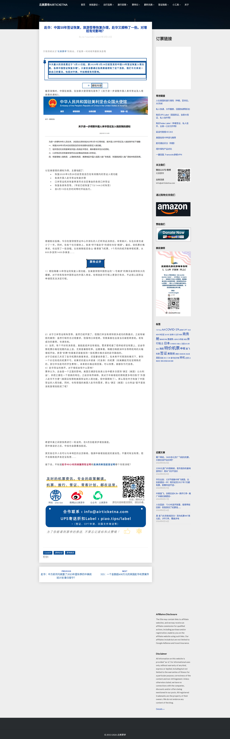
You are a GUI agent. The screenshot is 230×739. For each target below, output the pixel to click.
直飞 (188, 348)
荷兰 (165, 358)
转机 (182, 357)
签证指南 (162, 4)
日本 (167, 343)
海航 (161, 348)
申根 (182, 348)
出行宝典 (107, 4)
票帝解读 (70, 553)
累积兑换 (148, 4)
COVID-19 (172, 329)
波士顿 (187, 344)
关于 (187, 4)
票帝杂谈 (58, 553)
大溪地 (175, 339)
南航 (180, 334)
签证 (163, 353)
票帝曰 (135, 4)
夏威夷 (170, 339)
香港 (171, 361)
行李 (168, 358)
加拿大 (172, 334)
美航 (177, 354)
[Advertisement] (95, 217)
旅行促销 (122, 4)
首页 (83, 4)
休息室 (162, 334)
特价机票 (172, 348)
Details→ (160, 709)
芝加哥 (188, 354)
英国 (158, 358)
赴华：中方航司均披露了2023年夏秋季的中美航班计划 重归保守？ (66, 574)
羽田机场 (182, 354)
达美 (187, 358)
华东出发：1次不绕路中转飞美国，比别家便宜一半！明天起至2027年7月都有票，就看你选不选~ (173, 482)
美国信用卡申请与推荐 (166, 137)
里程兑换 (167, 361)
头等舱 (180, 339)
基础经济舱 (163, 339)
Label (181, 330)
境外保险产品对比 (164, 149)
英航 (162, 358)
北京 (177, 334)
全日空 (167, 334)
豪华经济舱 (175, 358)
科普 (158, 354)
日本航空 (173, 344)
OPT (185, 330)
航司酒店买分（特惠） (166, 143)
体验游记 (93, 4)
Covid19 (47, 553)
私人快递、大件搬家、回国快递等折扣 (173, 109)
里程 (162, 361)
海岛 (157, 349)
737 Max (158, 330)
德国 (185, 339)
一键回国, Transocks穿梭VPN (169, 154)
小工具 (175, 4)
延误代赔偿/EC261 (164, 132)
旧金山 (178, 344)
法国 (183, 344)
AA (163, 329)
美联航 (171, 353)
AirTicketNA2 (88, 37)
